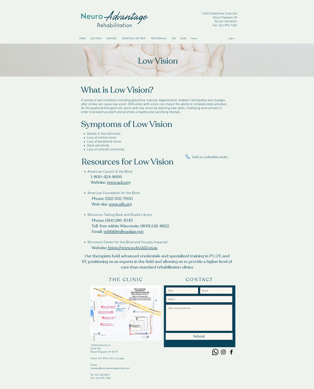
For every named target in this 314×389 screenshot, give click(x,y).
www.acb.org (118, 182)
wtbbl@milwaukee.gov (124, 231)
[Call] (215, 352)
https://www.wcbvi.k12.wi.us (132, 248)
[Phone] (187, 156)
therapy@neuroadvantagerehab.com (110, 368)
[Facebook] (231, 352)
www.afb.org (120, 204)
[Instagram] (223, 352)
